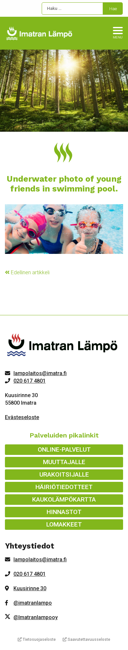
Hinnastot (64, 512)
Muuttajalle (64, 462)
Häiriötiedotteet (64, 487)
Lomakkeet (64, 524)
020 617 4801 (29, 381)
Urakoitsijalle (64, 474)
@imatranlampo (32, 603)
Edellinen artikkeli (30, 272)
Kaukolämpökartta (64, 499)
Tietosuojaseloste (39, 639)
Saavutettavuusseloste (88, 639)
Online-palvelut (64, 449)
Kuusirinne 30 (29, 588)
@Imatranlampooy (35, 617)
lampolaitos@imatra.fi (40, 373)
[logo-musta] (63, 347)
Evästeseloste (22, 417)
